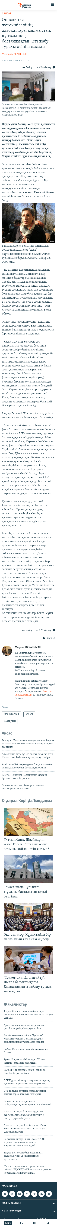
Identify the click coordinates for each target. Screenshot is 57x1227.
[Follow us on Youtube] (20, 1194)
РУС (21, 1223)
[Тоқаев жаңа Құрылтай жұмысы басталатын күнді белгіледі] (28, 869)
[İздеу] (48, 1223)
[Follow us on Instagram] (27, 1194)
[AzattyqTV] (34, 1223)
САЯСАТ (6, 13)
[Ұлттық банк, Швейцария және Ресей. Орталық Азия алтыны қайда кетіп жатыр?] (28, 822)
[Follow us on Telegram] (34, 1194)
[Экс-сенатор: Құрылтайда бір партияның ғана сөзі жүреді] (28, 917)
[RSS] (41, 1194)
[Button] (27, 67)
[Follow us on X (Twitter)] (12, 1194)
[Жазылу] (49, 1194)
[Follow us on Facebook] (5, 1194)
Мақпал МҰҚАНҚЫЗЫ (14, 54)
